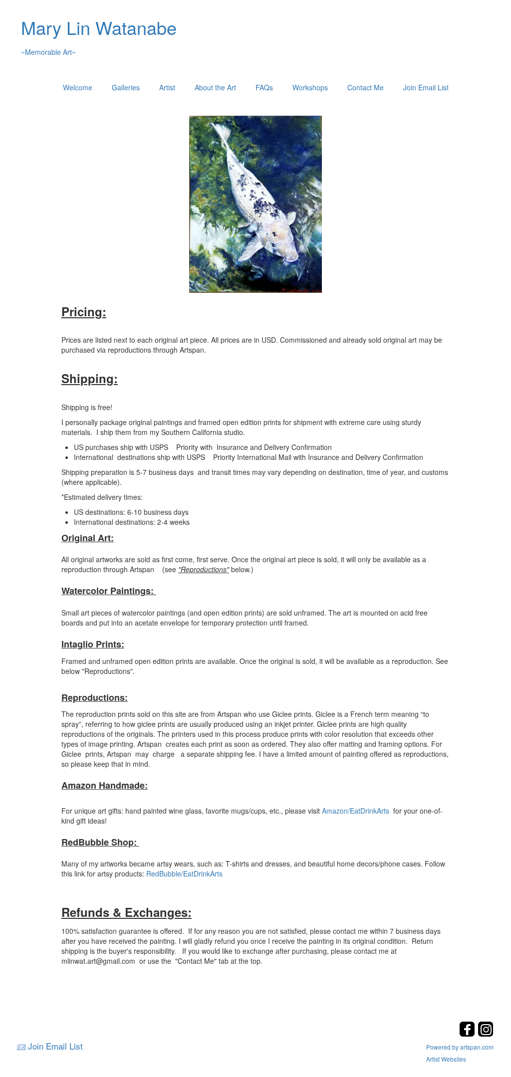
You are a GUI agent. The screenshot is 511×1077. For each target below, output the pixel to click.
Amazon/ (336, 811)
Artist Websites (446, 1059)
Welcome (77, 87)
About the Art (215, 87)
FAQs (264, 87)
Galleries (126, 87)
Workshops (310, 87)
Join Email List (426, 87)
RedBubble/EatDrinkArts (184, 873)
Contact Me (365, 87)
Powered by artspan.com (460, 1047)
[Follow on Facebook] (468, 1034)
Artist (167, 87)
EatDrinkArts (369, 811)
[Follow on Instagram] (486, 1034)
